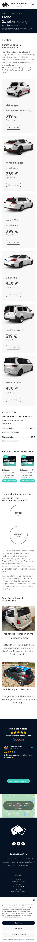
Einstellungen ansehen (18, 934)
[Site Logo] (15, 4)
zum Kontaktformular (18, 891)
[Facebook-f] (18, 843)
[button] (34, 900)
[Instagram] (14, 843)
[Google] (23, 843)
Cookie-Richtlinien (8, 939)
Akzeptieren (18, 923)
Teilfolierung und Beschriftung (18, 689)
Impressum (31, 939)
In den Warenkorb (10, 480)
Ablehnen (18, 929)
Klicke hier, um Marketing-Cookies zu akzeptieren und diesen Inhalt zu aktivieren (18, 805)
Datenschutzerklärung (20, 939)
